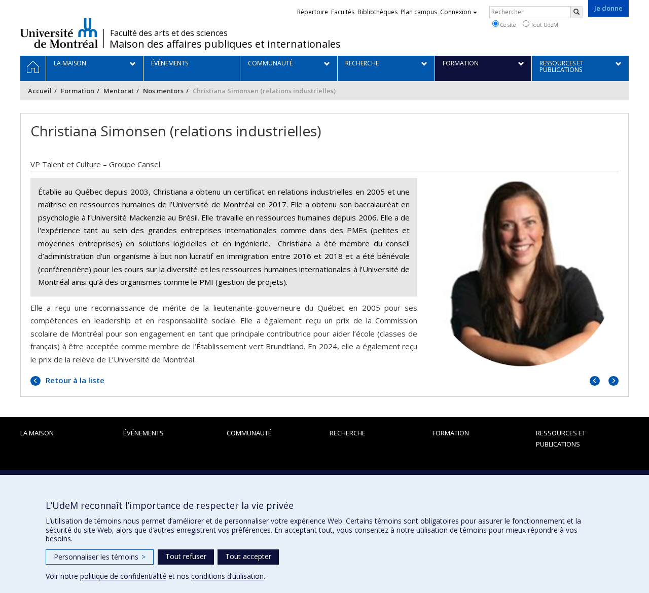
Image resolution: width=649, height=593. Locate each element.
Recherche (348, 432)
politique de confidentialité (123, 576)
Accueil (40, 90)
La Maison (37, 432)
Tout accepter (248, 556)
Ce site (507, 24)
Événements (143, 432)
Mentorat (118, 90)
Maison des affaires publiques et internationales (225, 44)
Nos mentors (163, 90)
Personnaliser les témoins (100, 557)
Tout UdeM (543, 24)
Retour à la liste (74, 380)
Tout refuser (185, 556)
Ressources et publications (561, 438)
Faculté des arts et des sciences (169, 33)
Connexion (455, 12)
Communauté (249, 432)
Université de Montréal (59, 33)
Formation (77, 90)
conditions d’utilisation (227, 576)
